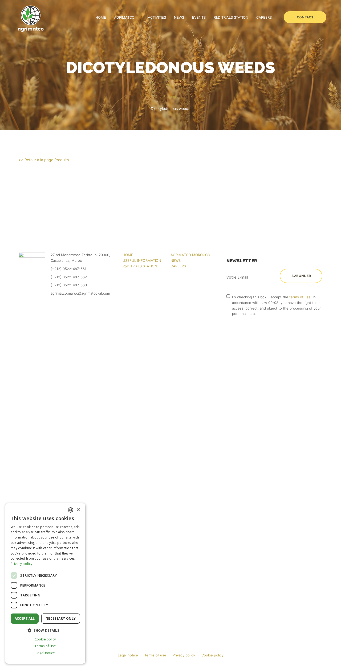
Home (100, 17)
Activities (157, 17)
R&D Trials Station (231, 17)
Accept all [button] (25, 618)
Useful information (142, 260)
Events (199, 17)
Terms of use (155, 655)
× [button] (78, 510)
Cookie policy (212, 655)
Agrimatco (124, 17)
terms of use (300, 297)
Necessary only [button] (61, 618)
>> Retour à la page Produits (44, 159)
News (179, 17)
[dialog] (45, 583)
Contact (305, 17)
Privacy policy (184, 655)
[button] (45, 630)
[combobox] (70, 510)
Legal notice (128, 655)
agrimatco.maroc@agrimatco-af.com (80, 293)
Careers (264, 17)
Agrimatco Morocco (190, 255)
